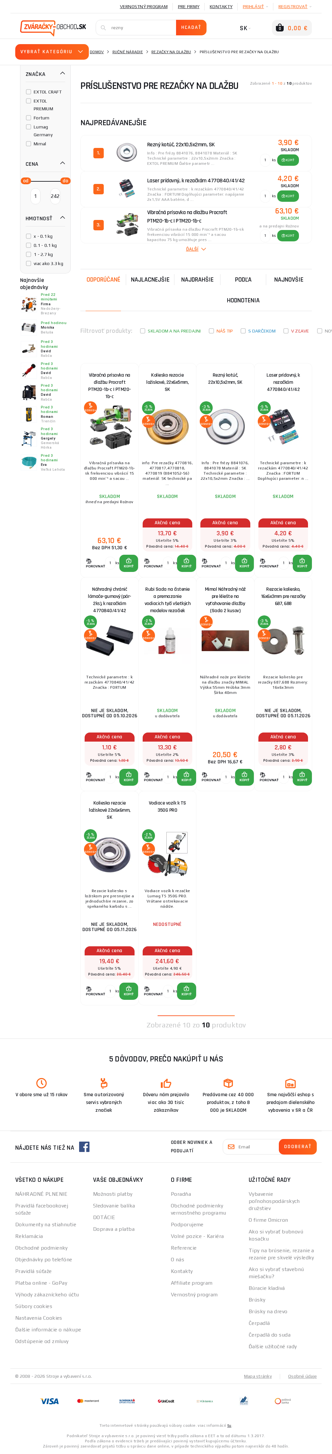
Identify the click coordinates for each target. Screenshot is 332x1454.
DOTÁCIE (104, 1217)
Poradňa (181, 1194)
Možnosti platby (113, 1194)
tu (229, 1425)
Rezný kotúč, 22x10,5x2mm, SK (225, 379)
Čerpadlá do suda (269, 1335)
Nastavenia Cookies (38, 1318)
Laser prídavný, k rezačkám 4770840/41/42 (283, 382)
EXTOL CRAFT (48, 91)
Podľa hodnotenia (243, 290)
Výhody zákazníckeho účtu (47, 1294)
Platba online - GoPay (41, 1283)
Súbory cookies (33, 1306)
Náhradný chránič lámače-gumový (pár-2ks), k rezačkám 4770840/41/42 (109, 598)
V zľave (300, 330)
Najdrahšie (197, 279)
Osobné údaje (302, 1376)
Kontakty (221, 6)
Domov (97, 52)
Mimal (40, 143)
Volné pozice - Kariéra (197, 1236)
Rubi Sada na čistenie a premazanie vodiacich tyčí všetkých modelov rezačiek (168, 598)
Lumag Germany (43, 130)
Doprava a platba (114, 1229)
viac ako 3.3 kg (48, 263)
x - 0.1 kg (43, 236)
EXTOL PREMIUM (43, 104)
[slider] (24, 180)
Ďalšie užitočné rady (273, 1346)
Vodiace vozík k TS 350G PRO (167, 807)
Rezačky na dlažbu (171, 52)
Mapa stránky (258, 1376)
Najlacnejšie (150, 279)
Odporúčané (103, 279)
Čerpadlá (259, 1323)
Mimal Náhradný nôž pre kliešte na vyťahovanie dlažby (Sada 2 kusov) (225, 598)
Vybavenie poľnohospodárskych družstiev (274, 1201)
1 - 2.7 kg (43, 254)
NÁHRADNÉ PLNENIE (41, 1194)
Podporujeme (187, 1224)
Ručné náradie (128, 52)
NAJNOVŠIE (288, 279)
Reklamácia (29, 1236)
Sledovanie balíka (114, 1206)
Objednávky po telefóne (43, 1259)
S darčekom (262, 330)
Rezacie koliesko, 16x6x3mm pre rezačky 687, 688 (283, 596)
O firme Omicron (268, 1220)
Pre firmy (188, 6)
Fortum (42, 117)
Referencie (183, 1248)
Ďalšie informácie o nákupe (48, 1330)
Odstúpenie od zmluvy (42, 1341)
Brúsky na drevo (268, 1311)
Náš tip (225, 330)
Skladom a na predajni (174, 330)
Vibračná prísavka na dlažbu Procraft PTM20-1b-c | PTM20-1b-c (109, 384)
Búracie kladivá (267, 1288)
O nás (177, 1259)
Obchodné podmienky (41, 1248)
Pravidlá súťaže (33, 1271)
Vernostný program (144, 6)
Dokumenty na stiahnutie (45, 1224)
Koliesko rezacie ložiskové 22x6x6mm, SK (109, 810)
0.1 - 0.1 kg (45, 245)
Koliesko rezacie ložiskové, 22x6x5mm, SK (167, 382)
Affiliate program (191, 1283)
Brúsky (257, 1300)
